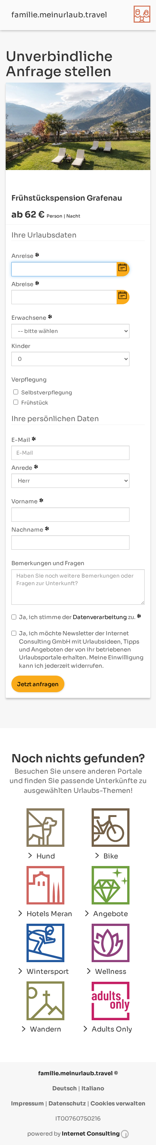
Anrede (21, 467)
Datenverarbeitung (100, 617)
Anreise (22, 255)
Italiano (92, 1088)
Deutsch (64, 1088)
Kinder (20, 345)
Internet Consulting (91, 1133)
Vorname (24, 501)
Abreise (22, 284)
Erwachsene (28, 317)
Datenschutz (67, 1103)
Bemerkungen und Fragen (47, 563)
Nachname (27, 529)
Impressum (27, 1103)
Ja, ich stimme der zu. (78, 617)
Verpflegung (29, 379)
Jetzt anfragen (38, 684)
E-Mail (20, 439)
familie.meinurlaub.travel (59, 15)
